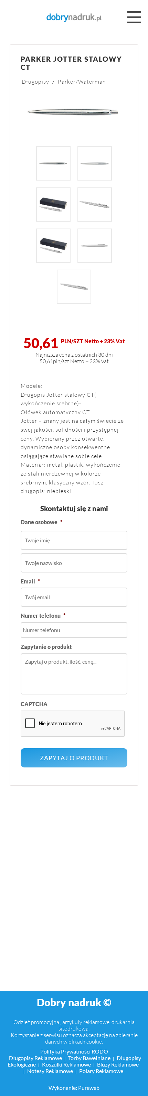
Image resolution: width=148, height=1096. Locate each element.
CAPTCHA (34, 704)
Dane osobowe (41, 522)
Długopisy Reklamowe (35, 1058)
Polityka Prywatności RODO (74, 1051)
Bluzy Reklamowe (118, 1064)
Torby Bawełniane (89, 1058)
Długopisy (35, 81)
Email (30, 581)
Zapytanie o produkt (46, 646)
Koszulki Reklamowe (66, 1064)
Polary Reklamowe (101, 1071)
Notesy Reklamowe (50, 1071)
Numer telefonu (43, 615)
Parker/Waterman (82, 81)
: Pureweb (87, 1087)
